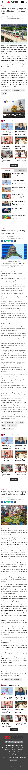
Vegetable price (8, 679)
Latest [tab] (8, 170)
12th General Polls (12, 425)
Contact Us (23, 757)
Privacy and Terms (13, 757)
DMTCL (4, 93)
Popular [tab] (21, 170)
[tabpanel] (14, 195)
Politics (3, 425)
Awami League (19, 422)
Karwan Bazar (17, 679)
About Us (4, 757)
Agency (8, 497)
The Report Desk (10, 17)
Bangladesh (4, 6)
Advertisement (13, 760)
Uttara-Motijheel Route (18, 90)
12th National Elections (7, 429)
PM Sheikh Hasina (9, 422)
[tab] (7, 170)
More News (14, 165)
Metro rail (7, 90)
